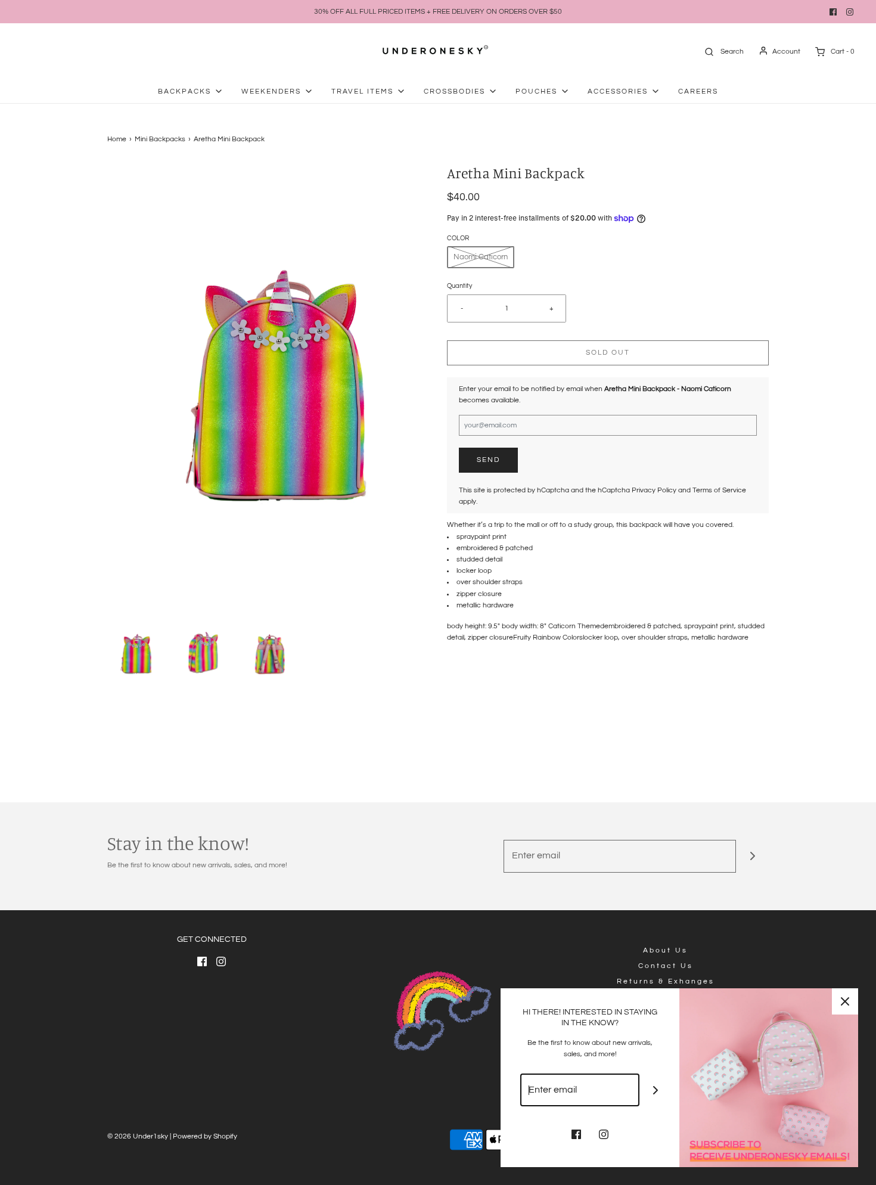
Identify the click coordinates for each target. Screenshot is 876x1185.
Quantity (459, 286)
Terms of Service (719, 490)
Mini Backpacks (160, 139)
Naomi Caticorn (480, 257)
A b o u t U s (664, 950)
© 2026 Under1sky (137, 1136)
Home (116, 139)
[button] (134, 652)
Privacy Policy (654, 490)
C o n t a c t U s (664, 966)
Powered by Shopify (205, 1136)
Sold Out (608, 352)
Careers (698, 91)
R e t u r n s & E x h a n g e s (665, 981)
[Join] (752, 856)
